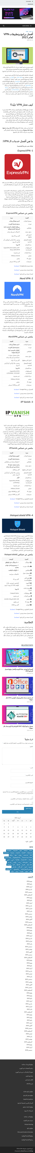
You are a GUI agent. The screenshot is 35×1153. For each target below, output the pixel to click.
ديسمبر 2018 (28, 1050)
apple (20, 850)
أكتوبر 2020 (29, 1025)
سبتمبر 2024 (28, 922)
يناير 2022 (29, 1009)
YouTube (17, 859)
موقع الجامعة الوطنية (27, 1136)
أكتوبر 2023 (29, 952)
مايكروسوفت (16, 869)
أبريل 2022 (29, 1001)
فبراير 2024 (29, 941)
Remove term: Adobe (27, 857)
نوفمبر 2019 (28, 1039)
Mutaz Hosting (29, 1124)
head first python (28, 1099)
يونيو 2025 (29, 897)
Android (25, 850)
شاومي (14, 862)
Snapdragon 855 (17, 857)
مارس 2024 (29, 938)
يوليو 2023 (29, 960)
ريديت (19, 862)
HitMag (31, 1151)
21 (13, 833)
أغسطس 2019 (28, 1042)
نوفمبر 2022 (28, 982)
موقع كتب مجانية (28, 1116)
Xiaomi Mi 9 (24, 859)
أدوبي (12, 859)
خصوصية (17, 81)
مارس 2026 (29, 889)
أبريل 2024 (29, 935)
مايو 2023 (29, 965)
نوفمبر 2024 (28, 916)
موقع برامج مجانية (28, 1091)
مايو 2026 (29, 884)
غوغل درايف (29, 864)
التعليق (31, 746)
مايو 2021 (29, 1020)
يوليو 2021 (29, 1014)
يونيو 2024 (29, 930)
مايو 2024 (29, 933)
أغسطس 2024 (28, 925)
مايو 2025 (29, 900)
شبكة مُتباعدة (15, 89)
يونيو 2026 (29, 881)
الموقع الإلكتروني (29, 782)
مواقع (31, 871)
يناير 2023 (29, 976)
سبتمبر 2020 (28, 1028)
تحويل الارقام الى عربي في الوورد (24, 1072)
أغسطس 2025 (28, 895)
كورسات (9, 864)
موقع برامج (30, 1128)
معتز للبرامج (9, 869)
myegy (20, 855)
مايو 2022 (29, 998)
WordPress (24, 1151)
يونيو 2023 (29, 963)
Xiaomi (30, 859)
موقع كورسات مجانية (27, 1064)
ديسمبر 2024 (28, 914)
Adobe (30, 850)
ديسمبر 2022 (28, 979)
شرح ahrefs (30, 1083)
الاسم (31, 767)
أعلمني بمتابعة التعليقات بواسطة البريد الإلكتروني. (21, 798)
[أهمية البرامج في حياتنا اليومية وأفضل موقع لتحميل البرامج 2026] (17, 658)
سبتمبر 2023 (28, 954)
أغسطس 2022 (28, 990)
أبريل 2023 (29, 968)
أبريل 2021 (29, 1023)
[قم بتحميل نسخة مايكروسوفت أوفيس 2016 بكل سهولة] (17, 686)
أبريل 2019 (29, 1047)
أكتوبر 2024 (29, 919)
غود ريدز (9, 862)
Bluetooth (30, 852)
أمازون (7, 859)
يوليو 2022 (29, 993)
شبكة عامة (20, 77)
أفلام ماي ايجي (29, 1080)
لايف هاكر (20, 866)
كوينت (25, 866)
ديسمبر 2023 (28, 946)
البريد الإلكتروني (29, 775)
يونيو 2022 (29, 995)
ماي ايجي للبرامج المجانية (26, 869)
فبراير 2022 (29, 1006)
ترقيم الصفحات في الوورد (26, 1068)
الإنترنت (12, 77)
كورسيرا (30, 866)
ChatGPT (23, 852)
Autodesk (9, 850)
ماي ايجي (14, 866)
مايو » (26, 841)
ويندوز (16, 871)
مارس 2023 (29, 971)
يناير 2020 (29, 1036)
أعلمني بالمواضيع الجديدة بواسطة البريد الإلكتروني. (21, 804)
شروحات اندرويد (28, 1110)
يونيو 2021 (29, 1017)
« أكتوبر (31, 841)
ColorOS (18, 852)
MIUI (31, 855)
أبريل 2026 (29, 886)
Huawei (12, 852)
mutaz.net (25, 855)
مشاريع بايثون (29, 1076)
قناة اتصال (28, 85)
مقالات (27, 31)
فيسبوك (18, 864)
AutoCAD (15, 850)
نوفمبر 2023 (28, 949)
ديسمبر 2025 (28, 892)
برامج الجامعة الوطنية (27, 1139)
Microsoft (6, 852)
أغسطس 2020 (28, 1031)
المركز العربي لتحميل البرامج (25, 1103)
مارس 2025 (29, 905)
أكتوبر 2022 (29, 984)
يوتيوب (12, 871)
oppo (15, 855)
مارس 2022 (29, 1003)
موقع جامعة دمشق (28, 1107)
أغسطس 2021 (28, 1012)
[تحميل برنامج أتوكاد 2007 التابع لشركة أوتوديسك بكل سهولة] (17, 715)
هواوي (26, 871)
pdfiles (11, 855)
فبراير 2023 (29, 974)
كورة (14, 864)
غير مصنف (31, 31)
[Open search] (3, 26)
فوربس (23, 864)
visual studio (8, 857)
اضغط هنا (16, 266)
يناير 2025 (29, 911)
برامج (31, 862)
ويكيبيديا (21, 871)
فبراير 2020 (29, 1033)
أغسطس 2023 (28, 957)
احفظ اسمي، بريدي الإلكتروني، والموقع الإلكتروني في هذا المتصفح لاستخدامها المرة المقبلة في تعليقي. (18, 792)
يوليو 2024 (29, 927)
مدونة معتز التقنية (28, 1120)
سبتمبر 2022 (28, 987)
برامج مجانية (25, 862)
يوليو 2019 (29, 1044)
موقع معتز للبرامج (28, 1095)
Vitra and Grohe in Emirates (25, 1132)
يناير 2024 (29, 944)
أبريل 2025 (29, 903)
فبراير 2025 (29, 908)
